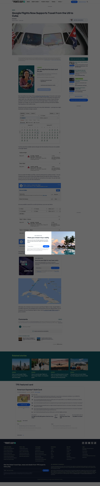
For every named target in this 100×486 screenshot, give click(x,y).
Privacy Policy (29, 250)
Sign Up (46, 246)
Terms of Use (33, 249)
